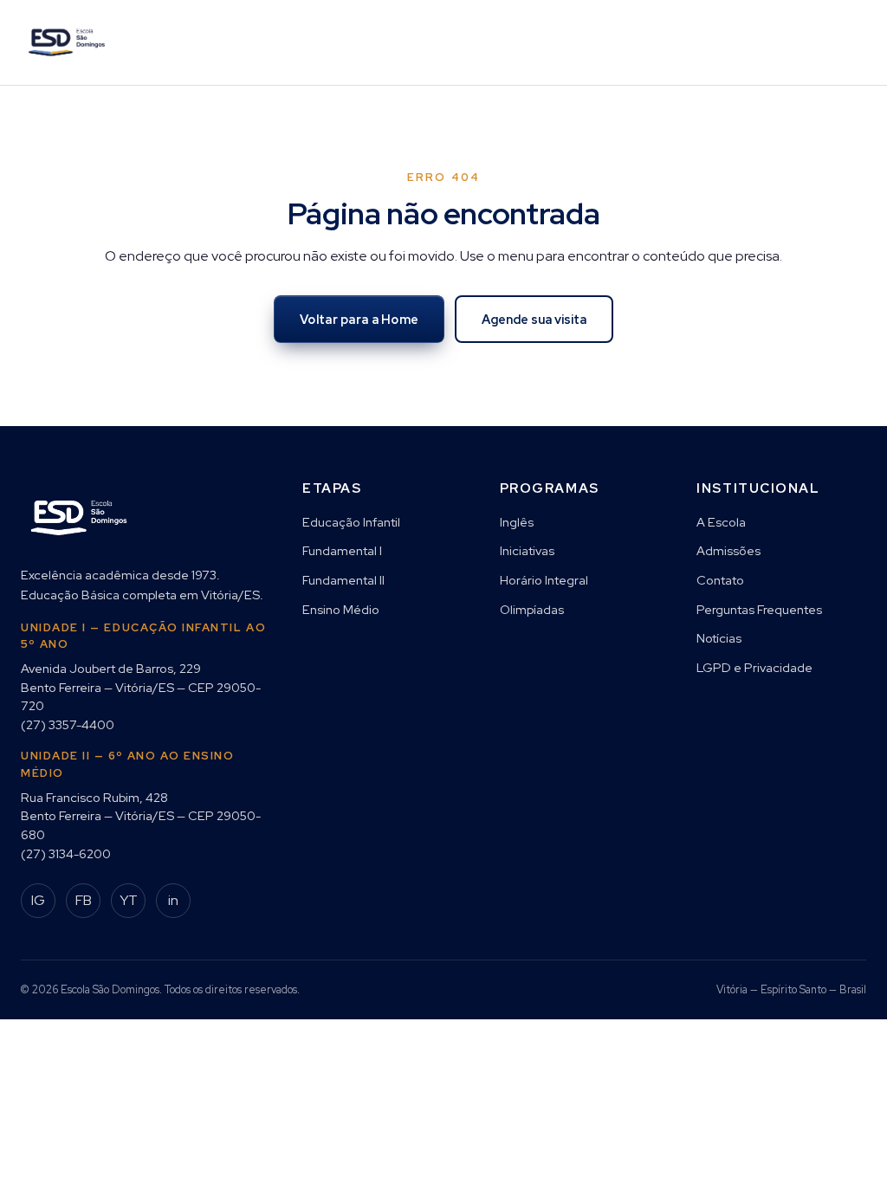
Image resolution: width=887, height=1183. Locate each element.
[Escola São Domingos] (67, 42)
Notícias (718, 638)
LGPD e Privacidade (754, 667)
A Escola (721, 522)
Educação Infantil (351, 522)
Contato (720, 580)
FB (83, 900)
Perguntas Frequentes (759, 609)
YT (129, 900)
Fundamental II (343, 580)
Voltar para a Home (359, 319)
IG (38, 900)
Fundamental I (342, 550)
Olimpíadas (532, 609)
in (173, 900)
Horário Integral (544, 580)
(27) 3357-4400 (67, 724)
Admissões (728, 550)
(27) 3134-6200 (66, 853)
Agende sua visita (534, 319)
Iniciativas (527, 550)
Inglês (517, 522)
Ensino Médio (340, 609)
